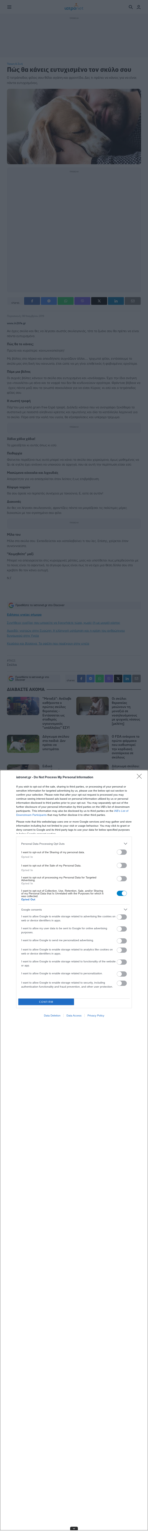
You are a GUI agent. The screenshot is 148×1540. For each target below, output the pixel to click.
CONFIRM (46, 1001)
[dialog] (74, 1155)
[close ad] (74, 1528)
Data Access (74, 1015)
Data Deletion (52, 1015)
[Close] (140, 777)
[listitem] (74, 844)
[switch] (122, 852)
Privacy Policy (95, 1015)
